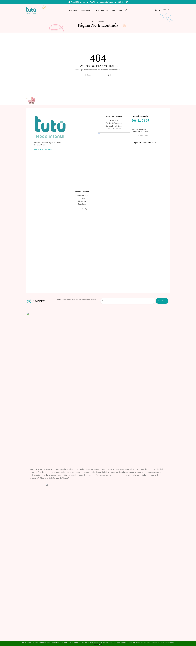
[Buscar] (109, 75)
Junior (112, 10)
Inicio (94, 21)
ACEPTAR (98, 644)
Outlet (121, 10)
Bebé (95, 10)
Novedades (73, 10)
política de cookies (145, 642)
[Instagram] (82, 209)
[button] (43, 149)
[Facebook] (78, 209)
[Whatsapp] (86, 209)
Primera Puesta (84, 10)
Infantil (104, 10)
